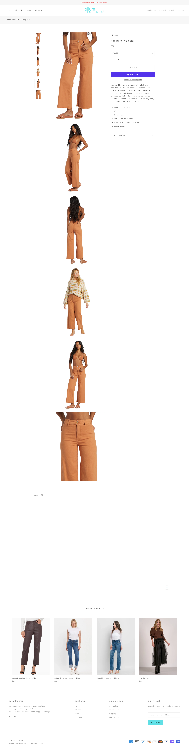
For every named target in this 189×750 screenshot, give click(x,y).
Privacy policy (115, 717)
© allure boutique (16, 741)
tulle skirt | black (145, 678)
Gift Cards (18, 10)
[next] (182, 647)
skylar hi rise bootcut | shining (108, 678)
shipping (112, 714)
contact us (151, 10)
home (7, 10)
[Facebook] (9, 716)
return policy (114, 710)
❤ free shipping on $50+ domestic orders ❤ (94, 2)
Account (162, 10)
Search (171, 10)
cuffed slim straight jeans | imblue (67, 678)
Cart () (181, 10)
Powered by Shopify (35, 744)
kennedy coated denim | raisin (24, 678)
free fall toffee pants (21, 20)
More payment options (133, 80)
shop (29, 10)
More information (119, 135)
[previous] (6, 647)
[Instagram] (15, 716)
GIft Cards (78, 710)
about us (38, 10)
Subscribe (155, 722)
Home (9, 20)
